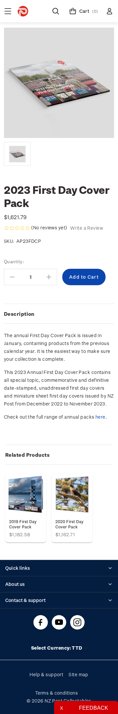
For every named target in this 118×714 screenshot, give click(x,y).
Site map (78, 674)
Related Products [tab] (27, 455)
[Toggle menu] (8, 11)
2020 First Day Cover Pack (69, 524)
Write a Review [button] (86, 228)
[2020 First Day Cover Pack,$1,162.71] (71, 494)
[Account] (109, 11)
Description (19, 314)
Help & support (46, 674)
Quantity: (14, 261)
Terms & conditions (56, 693)
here (100, 417)
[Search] (55, 11)
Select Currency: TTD (57, 648)
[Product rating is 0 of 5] (17, 228)
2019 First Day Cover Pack (22, 524)
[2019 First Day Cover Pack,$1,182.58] (25, 494)
